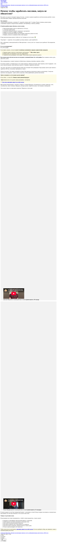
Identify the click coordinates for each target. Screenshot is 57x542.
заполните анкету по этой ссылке (24, 529)
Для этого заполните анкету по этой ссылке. (13, 82)
